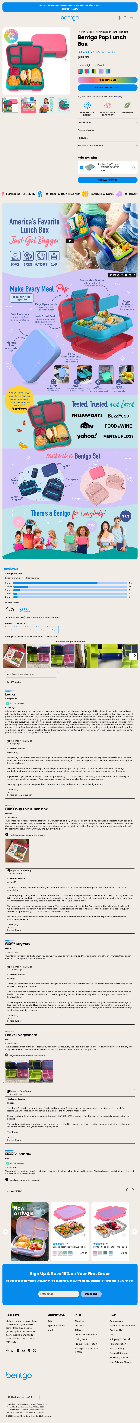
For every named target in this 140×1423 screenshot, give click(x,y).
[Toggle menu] (9, 18)
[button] (10, 630)
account (79, 1325)
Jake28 (8, 813)
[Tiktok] (12, 1350)
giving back (81, 1339)
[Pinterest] (29, 1350)
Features (83, 137)
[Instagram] (7, 1350)
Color (91, 65)
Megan (8, 948)
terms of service (119, 1353)
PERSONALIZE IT (107, 79)
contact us (116, 1330)
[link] (25, 610)
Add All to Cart (107, 179)
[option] (36, 61)
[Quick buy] (133, 167)
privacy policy (117, 1348)
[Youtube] (23, 1350)
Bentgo (15, 1416)
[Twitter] (34, 1350)
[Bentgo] (70, 18)
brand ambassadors (86, 1334)
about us (79, 1321)
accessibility (116, 1321)
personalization (118, 1343)
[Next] (100, 7)
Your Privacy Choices (121, 1362)
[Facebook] (18, 1350)
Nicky (8, 1158)
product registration (86, 1343)
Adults (50, 1330)
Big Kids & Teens (56, 1325)
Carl (7, 1039)
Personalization (86, 130)
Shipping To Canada (120, 1339)
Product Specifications (90, 145)
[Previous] (40, 7)
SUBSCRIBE (91, 1294)
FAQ (112, 1334)
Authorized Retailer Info (122, 1325)
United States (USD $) (20, 1397)
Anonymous (11, 698)
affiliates (79, 1330)
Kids (49, 1321)
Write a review (109, 52)
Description (84, 122)
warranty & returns (120, 1357)
